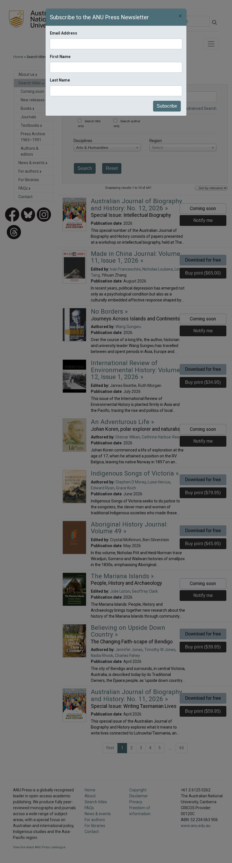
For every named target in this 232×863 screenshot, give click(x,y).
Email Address (63, 33)
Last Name (60, 80)
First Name (60, 56)
